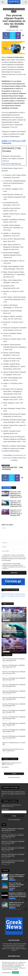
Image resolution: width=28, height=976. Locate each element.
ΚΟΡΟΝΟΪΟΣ (19, 9)
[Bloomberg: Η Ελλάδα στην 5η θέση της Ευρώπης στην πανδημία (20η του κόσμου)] (5, 895)
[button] (2, 2)
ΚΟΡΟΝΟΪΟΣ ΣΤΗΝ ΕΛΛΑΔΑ (10, 590)
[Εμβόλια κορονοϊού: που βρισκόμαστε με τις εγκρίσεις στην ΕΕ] (5, 905)
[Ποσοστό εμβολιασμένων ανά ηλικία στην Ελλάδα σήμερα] (5, 877)
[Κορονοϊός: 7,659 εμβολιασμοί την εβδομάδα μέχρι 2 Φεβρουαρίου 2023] (5, 502)
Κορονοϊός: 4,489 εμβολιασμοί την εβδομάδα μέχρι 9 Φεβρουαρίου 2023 (13, 616)
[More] (23, 35)
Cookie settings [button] (6, 972)
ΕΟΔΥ (21, 467)
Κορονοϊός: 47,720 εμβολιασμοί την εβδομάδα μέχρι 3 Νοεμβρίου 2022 (13, 730)
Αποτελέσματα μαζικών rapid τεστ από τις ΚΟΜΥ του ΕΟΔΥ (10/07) (13, 750)
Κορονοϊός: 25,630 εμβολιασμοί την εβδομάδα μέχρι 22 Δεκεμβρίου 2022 (13, 691)
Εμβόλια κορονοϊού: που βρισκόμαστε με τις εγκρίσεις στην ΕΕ (16, 904)
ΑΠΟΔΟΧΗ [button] (15, 972)
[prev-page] (3, 519)
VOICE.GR (11, 890)
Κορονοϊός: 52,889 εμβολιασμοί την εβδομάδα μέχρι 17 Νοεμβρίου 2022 (13, 724)
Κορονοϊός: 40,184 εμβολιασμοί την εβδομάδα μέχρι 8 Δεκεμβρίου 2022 (13, 704)
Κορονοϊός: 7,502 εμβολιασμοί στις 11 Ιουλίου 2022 (14, 743)
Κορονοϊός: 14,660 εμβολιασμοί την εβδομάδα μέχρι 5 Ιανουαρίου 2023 (13, 679)
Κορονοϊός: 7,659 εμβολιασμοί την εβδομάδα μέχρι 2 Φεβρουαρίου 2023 (13, 632)
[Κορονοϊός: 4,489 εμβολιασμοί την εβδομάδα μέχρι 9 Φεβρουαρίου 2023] (5, 493)
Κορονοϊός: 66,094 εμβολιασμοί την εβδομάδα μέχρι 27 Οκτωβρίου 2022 (13, 737)
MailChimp (17, 777)
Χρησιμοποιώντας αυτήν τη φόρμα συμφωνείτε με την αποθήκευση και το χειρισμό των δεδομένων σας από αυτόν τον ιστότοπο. (14, 566)
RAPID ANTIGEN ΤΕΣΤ (10, 467)
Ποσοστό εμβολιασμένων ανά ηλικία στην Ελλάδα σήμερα (17, 876)
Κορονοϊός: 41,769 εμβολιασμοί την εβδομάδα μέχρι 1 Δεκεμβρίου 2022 (13, 711)
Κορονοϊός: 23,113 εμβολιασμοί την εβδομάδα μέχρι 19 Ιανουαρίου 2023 (13, 648)
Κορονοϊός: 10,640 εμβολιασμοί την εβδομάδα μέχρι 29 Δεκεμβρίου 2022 (13, 685)
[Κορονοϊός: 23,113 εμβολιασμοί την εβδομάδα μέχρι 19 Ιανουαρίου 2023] (5, 512)
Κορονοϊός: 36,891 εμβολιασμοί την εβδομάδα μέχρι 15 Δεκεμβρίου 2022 (13, 698)
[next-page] (5, 519)
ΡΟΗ (14, 487)
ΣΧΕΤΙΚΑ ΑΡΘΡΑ (6, 487)
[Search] (26, 2)
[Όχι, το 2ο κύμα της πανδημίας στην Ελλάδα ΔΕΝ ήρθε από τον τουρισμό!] (5, 885)
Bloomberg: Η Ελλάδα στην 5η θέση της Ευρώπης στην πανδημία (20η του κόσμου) (17, 894)
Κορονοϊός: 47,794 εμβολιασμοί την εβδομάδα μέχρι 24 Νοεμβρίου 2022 (13, 717)
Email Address (5, 767)
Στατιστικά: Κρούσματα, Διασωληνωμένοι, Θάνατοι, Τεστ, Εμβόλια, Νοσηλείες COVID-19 (14, 596)
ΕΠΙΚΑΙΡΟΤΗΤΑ (9, 9)
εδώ (11, 127)
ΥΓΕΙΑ (14, 11)
